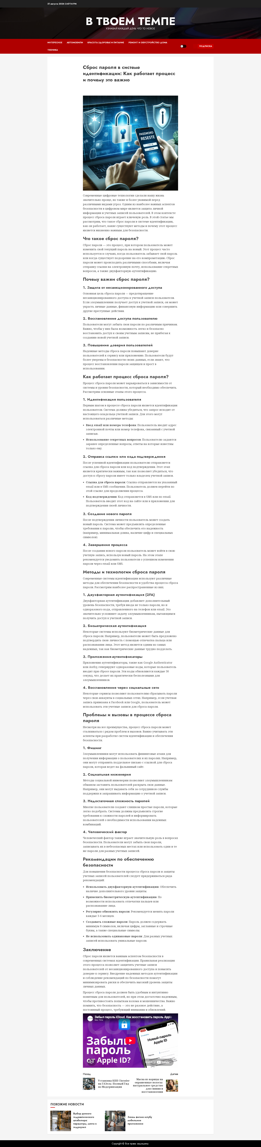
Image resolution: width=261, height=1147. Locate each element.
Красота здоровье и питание (105, 42)
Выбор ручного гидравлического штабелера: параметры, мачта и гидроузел (85, 1120)
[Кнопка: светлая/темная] (183, 46)
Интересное (54, 42)
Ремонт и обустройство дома (148, 42)
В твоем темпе (131, 21)
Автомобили (75, 42)
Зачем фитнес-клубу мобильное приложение (140, 1120)
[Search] (190, 46)
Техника (52, 49)
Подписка (205, 46)
